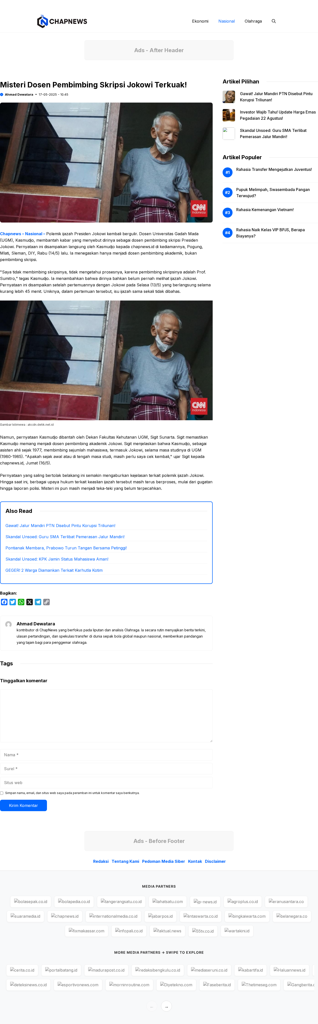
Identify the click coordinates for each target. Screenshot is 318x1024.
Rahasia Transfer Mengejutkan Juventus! (274, 169)
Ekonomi (200, 21)
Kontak (239, 5)
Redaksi (143, 5)
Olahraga (253, 21)
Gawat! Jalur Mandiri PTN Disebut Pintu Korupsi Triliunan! (60, 525)
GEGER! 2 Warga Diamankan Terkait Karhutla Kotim (54, 570)
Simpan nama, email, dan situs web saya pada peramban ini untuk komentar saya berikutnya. (72, 793)
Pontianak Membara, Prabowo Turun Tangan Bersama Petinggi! (66, 547)
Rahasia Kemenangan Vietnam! (265, 209)
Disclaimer (263, 5)
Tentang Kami (169, 5)
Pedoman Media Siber (207, 5)
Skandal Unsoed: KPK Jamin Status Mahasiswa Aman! (56, 559)
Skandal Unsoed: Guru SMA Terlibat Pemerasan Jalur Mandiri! (64, 536)
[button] (274, 21)
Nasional (226, 21)
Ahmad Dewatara (19, 94)
